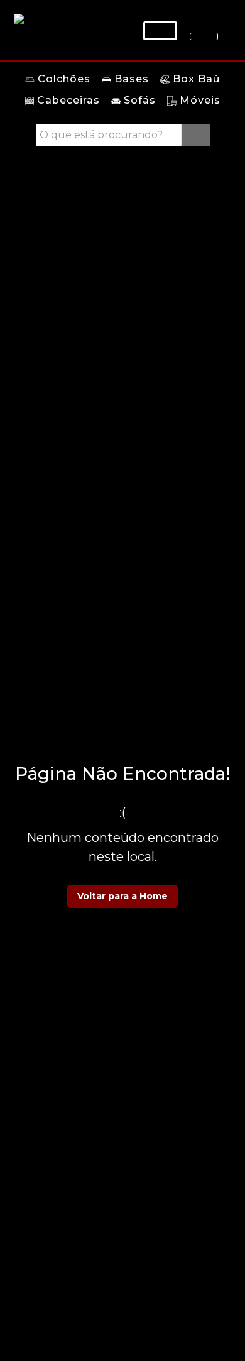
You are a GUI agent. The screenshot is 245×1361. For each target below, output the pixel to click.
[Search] (196, 135)
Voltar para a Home (122, 896)
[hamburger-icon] (204, 36)
